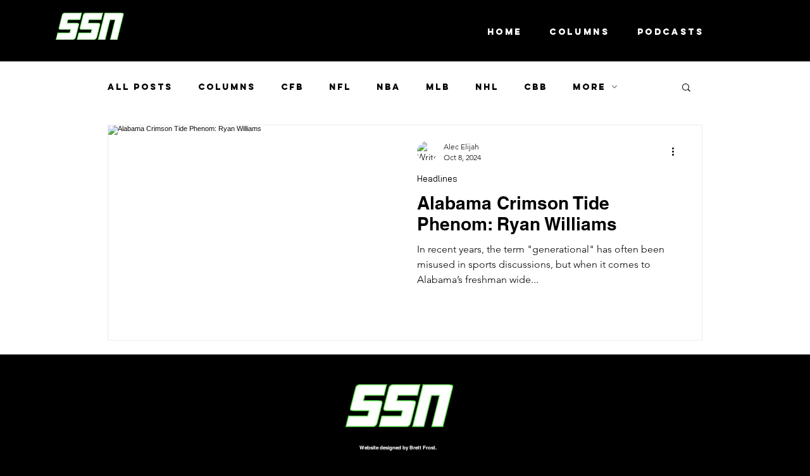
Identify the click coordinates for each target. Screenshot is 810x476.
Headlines (437, 178)
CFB (292, 87)
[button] (686, 88)
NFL (340, 87)
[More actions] (677, 151)
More (589, 87)
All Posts (140, 87)
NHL (487, 87)
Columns (227, 87)
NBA (389, 87)
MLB (438, 87)
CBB (535, 87)
